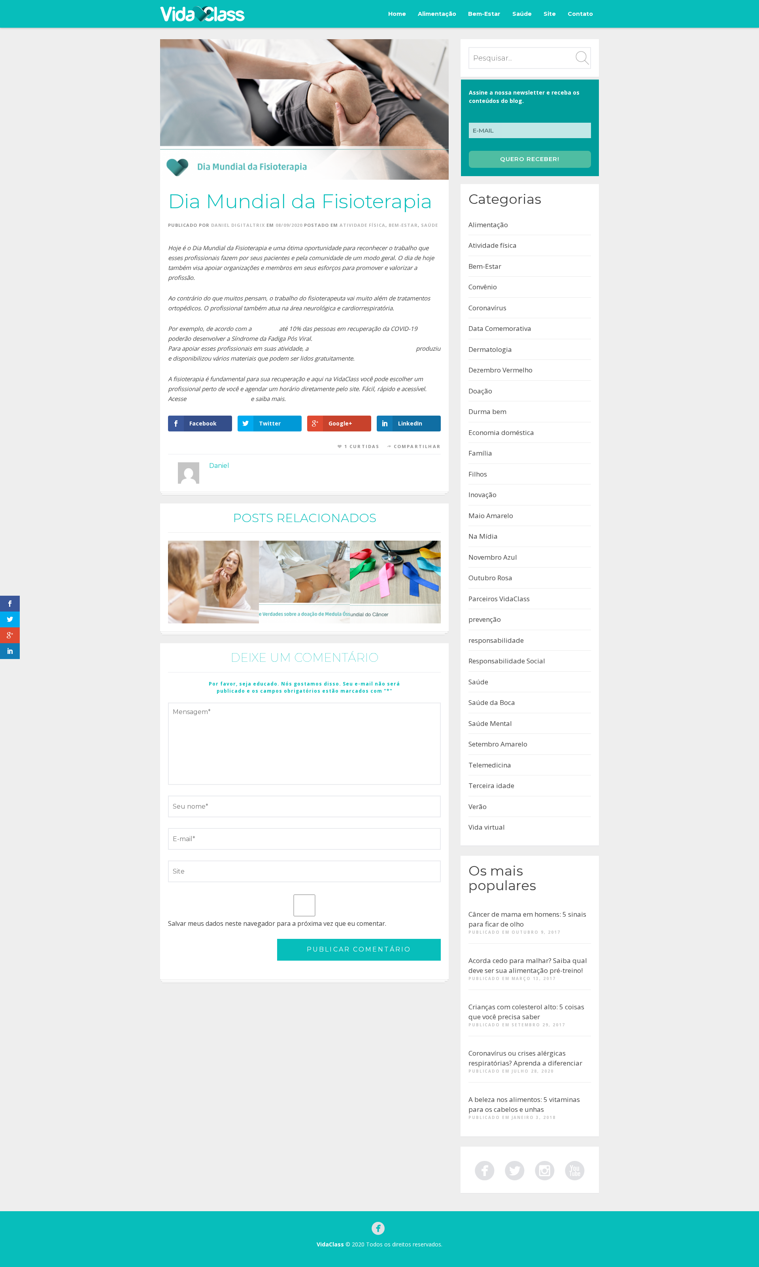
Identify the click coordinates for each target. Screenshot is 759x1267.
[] (515, 1169)
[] (545, 1169)
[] (485, 1169)
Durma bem (487, 411)
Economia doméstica (501, 432)
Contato (580, 13)
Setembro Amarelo (497, 743)
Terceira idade (491, 785)
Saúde (522, 13)
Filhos (477, 474)
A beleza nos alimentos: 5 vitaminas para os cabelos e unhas (524, 1104)
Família (480, 453)
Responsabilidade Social (506, 660)
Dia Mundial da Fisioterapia (300, 201)
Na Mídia (483, 536)
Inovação (482, 494)
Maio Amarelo (490, 515)
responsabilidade (496, 640)
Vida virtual (486, 827)
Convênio (482, 286)
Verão (477, 806)
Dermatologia (490, 349)
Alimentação (437, 13)
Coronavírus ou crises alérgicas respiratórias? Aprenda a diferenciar (525, 1058)
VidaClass (330, 1244)
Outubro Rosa (490, 577)
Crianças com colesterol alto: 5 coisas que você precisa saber (526, 1012)
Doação (480, 390)
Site (550, 13)
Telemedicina (489, 764)
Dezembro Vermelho (500, 369)
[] (575, 1169)
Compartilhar (417, 446)
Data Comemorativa (499, 328)
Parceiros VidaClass (499, 598)
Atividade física (362, 225)
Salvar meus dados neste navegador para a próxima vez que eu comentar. (277, 923)
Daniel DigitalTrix (238, 225)
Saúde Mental (490, 723)
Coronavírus (487, 307)
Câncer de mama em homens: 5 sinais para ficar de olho (527, 919)
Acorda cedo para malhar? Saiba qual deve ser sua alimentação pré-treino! (527, 965)
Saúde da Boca (491, 702)
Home (397, 13)
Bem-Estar (484, 13)
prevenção (484, 619)
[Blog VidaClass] (202, 14)
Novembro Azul (492, 557)
